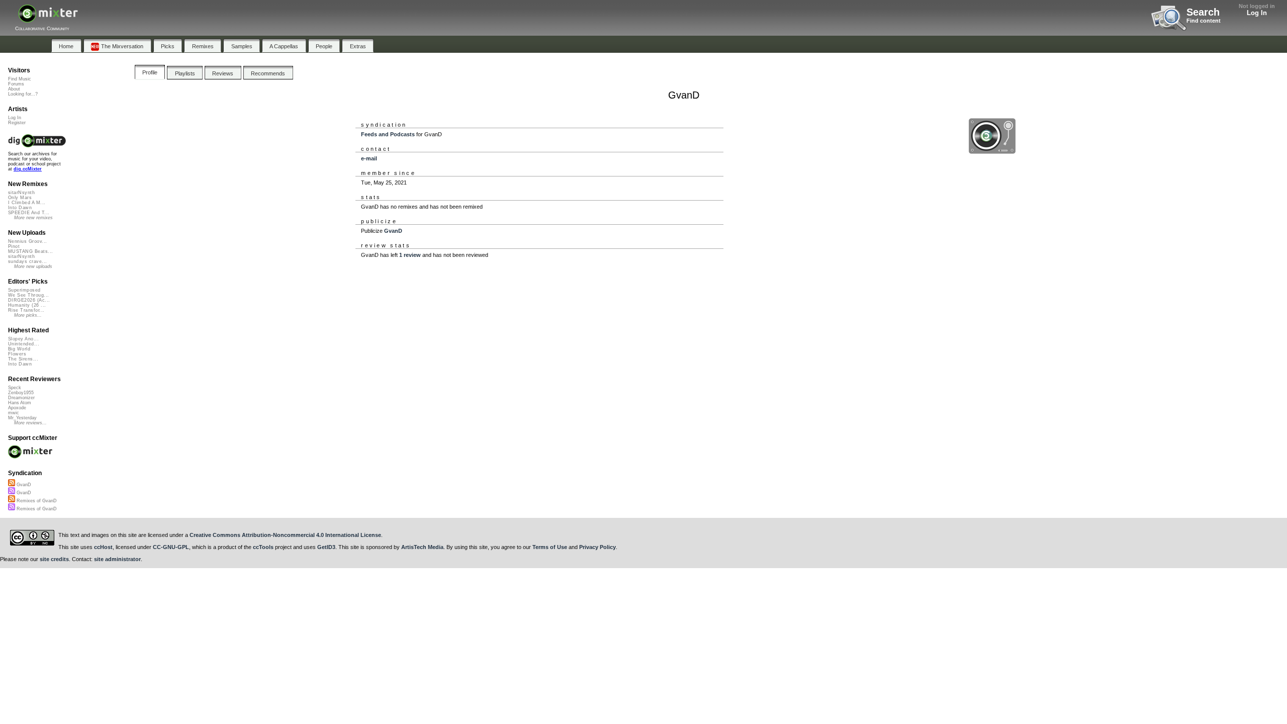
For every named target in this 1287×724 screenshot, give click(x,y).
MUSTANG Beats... (30, 251)
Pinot (14, 246)
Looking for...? (23, 94)
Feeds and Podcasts (388, 134)
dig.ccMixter (28, 168)
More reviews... (30, 422)
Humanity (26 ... (27, 305)
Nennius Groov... (27, 241)
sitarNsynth (21, 192)
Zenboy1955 (21, 392)
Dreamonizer (21, 397)
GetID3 (326, 547)
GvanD (393, 231)
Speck (14, 387)
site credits (54, 559)
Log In (1257, 13)
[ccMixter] (48, 19)
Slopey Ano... (23, 338)
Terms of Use (549, 547)
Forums (16, 83)
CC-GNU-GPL (171, 547)
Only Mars (20, 197)
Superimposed (24, 290)
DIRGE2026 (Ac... (29, 300)
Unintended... (23, 343)
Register (17, 122)
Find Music (19, 78)
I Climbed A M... (26, 202)
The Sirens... (23, 358)
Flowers (17, 353)
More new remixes (33, 217)
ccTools (263, 547)
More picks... (28, 315)
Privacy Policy (597, 547)
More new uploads (33, 266)
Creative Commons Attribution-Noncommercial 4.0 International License (285, 535)
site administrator (117, 559)
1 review (410, 255)
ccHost (103, 547)
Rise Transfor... (26, 310)
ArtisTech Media (422, 547)
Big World (19, 348)
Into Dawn (20, 207)
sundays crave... (27, 261)
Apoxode (17, 407)
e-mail (369, 158)
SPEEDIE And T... (28, 212)
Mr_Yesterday (22, 417)
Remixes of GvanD (36, 500)
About (14, 89)
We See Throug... (28, 295)
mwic (13, 412)
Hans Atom (19, 402)
